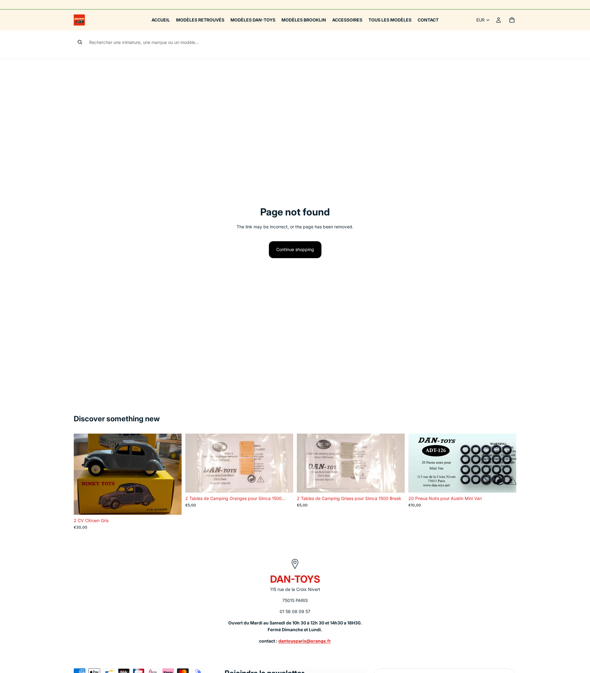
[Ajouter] (172, 505)
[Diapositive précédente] (83, 474)
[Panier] (512, 20)
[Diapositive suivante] (172, 474)
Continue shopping (295, 249)
